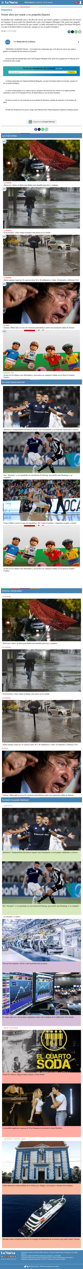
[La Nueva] (12, 2)
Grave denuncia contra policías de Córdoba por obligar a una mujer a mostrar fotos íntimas (38, 1185)
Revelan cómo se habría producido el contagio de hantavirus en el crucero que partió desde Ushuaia (41, 1239)
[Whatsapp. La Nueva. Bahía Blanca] (2, 1256)
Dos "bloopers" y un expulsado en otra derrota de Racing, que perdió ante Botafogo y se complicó (41, 906)
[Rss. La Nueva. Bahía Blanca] (15, 1256)
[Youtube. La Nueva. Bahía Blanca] (10, 1256)
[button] (69, 31)
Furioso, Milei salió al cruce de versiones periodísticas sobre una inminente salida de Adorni (39, 328)
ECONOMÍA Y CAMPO (12, 917)
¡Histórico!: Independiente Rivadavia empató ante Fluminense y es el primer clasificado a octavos (41, 429)
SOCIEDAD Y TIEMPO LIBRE (15, 1139)
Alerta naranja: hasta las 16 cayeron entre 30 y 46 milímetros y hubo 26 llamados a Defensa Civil (41, 280)
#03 (4, 236)
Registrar (71, 72)
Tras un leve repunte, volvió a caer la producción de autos (25, 963)
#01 (4, 141)
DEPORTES (8, 806)
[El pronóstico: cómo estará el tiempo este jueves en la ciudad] (41, 208)
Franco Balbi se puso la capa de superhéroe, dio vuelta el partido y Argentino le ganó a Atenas (40, 523)
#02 (4, 189)
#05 (4, 331)
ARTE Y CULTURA (11, 1028)
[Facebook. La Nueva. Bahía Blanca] (4, 1256)
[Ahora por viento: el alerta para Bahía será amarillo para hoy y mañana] (41, 160)
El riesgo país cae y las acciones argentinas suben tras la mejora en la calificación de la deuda (38, 1017)
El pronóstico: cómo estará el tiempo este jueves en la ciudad (27, 233)
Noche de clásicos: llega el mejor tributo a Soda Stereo (24, 1074)
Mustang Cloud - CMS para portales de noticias (44, 1266)
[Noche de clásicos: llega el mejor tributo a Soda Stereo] (41, 1051)
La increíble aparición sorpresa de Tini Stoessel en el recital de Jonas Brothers (32, 1128)
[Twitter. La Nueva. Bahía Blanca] (6, 1256)
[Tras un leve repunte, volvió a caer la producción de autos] (41, 940)
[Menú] (2, 2)
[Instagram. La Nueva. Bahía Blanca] (8, 1256)
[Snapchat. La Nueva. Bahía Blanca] (13, 1256)
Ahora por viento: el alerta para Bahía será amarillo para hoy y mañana (31, 185)
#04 (4, 284)
